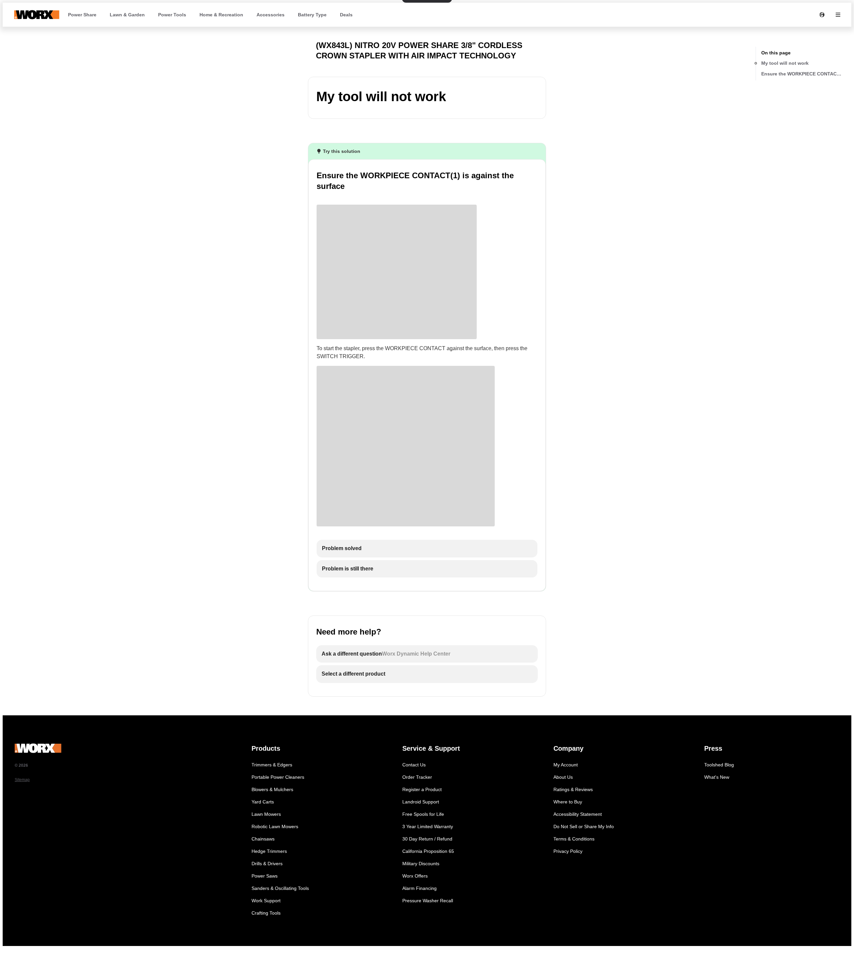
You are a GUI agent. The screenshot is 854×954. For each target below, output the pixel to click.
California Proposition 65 (428, 851)
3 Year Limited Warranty (427, 826)
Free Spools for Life (423, 814)
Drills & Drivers (267, 863)
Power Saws (265, 876)
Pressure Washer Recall (427, 900)
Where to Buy (567, 801)
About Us (563, 777)
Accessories (271, 14)
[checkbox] (427, 548)
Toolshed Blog (719, 764)
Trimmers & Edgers (272, 764)
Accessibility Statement (577, 814)
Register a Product (422, 789)
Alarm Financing (419, 888)
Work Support (266, 900)
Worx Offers (415, 876)
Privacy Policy (567, 851)
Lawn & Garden (127, 14)
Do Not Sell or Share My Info (583, 826)
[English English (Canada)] (822, 15)
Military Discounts (420, 863)
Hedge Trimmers (269, 851)
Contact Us (414, 764)
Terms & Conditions (573, 839)
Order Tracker (417, 777)
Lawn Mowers (266, 814)
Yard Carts (263, 801)
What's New (716, 777)
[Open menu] (838, 15)
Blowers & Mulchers (272, 789)
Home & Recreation (221, 14)
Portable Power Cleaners (278, 777)
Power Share (82, 14)
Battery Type (312, 14)
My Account (565, 764)
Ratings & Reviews (573, 789)
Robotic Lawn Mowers (275, 826)
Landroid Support (420, 801)
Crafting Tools (266, 913)
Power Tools (172, 14)
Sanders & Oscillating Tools (280, 888)
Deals (346, 14)
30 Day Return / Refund (427, 839)
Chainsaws (263, 839)
